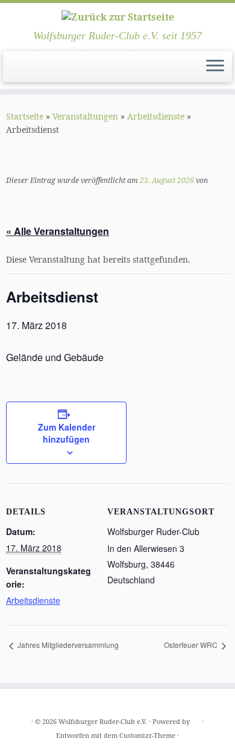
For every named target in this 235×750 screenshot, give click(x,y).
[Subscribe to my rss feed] (13, 70)
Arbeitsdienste (155, 116)
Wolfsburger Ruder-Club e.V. (102, 721)
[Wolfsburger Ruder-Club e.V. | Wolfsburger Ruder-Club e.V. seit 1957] (117, 16)
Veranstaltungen (85, 116)
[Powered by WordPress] (196, 719)
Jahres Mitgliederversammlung (67, 644)
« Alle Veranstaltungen (57, 231)
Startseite (24, 116)
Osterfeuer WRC (191, 644)
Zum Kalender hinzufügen (66, 433)
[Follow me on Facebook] (23, 70)
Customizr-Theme (147, 735)
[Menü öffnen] (215, 67)
